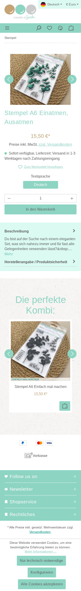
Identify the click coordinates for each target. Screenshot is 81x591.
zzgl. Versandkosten (55, 144)
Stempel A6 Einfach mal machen (41, 387)
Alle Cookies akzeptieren (42, 584)
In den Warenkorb (40, 209)
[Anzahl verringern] (9, 198)
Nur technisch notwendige (41, 561)
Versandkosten (40, 532)
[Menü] (7, 28)
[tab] (40, 242)
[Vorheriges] (9, 79)
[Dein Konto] (60, 28)
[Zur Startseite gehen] (20, 12)
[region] (40, 79)
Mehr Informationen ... (40, 551)
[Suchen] (38, 28)
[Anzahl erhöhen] (72, 198)
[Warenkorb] (71, 28)
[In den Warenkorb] (64, 406)
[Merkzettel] (49, 28)
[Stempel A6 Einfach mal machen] (40, 351)
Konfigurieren (42, 572)
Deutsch (40, 185)
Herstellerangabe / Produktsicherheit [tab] (35, 262)
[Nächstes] (72, 79)
